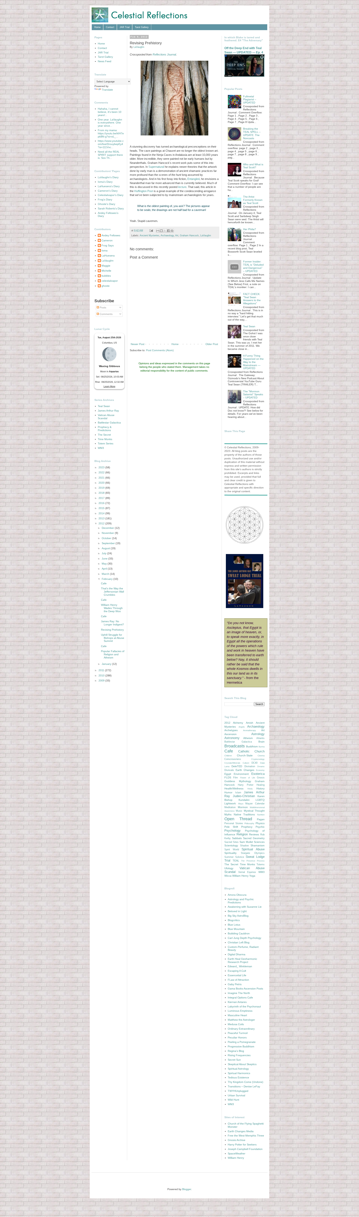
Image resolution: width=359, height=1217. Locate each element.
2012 (102, 523)
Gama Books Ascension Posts (245, 988)
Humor (228, 792)
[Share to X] (165, 231)
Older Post (211, 344)
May (105, 563)
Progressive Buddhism (241, 1046)
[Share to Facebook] (168, 231)
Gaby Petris (235, 984)
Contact (110, 27)
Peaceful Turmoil (238, 1033)
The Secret (104, 434)
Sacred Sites (231, 842)
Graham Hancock (189, 235)
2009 (102, 680)
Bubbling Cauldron (239, 933)
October (107, 538)
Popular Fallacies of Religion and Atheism (112, 654)
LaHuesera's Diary (109, 186)
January (107, 663)
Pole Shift (231, 826)
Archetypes (231, 730)
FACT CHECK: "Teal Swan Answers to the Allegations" (252, 299)
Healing (261, 785)
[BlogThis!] (161, 231)
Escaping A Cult (237, 970)
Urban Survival (236, 1095)
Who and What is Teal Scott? (253, 166)
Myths (227, 814)
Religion (242, 834)
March (106, 573)
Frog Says (108, 245)
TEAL (236, 860)
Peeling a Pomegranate (242, 1041)
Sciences (259, 841)
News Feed (104, 61)
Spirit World (231, 849)
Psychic (260, 826)
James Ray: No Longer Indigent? (112, 623)
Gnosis (261, 777)
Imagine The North (239, 993)
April (105, 568)
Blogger (186, 1189)
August (106, 548)
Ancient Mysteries (149, 235)
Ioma (105, 250)
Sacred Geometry (254, 838)
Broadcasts (234, 746)
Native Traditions (244, 814)
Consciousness (232, 759)
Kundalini (244, 799)
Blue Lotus (234, 924)
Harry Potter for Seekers (242, 1144)
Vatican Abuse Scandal (106, 417)
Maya (240, 803)
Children (228, 755)
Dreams (261, 766)
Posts (102, 307)
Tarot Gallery (142, 27)
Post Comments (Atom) (160, 350)
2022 (102, 472)
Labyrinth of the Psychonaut (244, 1006)
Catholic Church (251, 751)
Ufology (228, 868)
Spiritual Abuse (253, 849)
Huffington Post (143, 191)
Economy (260, 770)
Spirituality (230, 852)
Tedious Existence (238, 1077)
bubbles (106, 275)
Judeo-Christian (244, 796)
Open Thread (238, 819)
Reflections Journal (164, 54)
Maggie (106, 265)
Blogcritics (234, 920)
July (104, 553)
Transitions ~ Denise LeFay (244, 1086)
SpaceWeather (236, 1153)
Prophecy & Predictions (104, 429)
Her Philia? (249, 229)
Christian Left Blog (238, 942)
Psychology (232, 830)
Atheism (248, 738)
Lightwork (230, 803)
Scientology (231, 845)
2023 (102, 467)
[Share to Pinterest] (172, 231)
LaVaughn (205, 235)
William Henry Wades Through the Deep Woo (112, 608)
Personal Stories (233, 823)
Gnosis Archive (236, 1140)
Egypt (227, 773)
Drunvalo (229, 770)
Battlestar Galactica (109, 422)
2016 (102, 503)
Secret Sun (234, 1059)
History (260, 788)
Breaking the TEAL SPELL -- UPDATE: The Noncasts (252, 133)
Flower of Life (247, 778)
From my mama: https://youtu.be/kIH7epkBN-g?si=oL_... (111, 133)
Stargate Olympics (253, 853)
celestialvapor (110, 280)
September (109, 543)
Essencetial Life (237, 975)
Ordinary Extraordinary (241, 1028)
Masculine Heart (237, 1015)
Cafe (104, 583)
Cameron (107, 240)
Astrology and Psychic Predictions (241, 901)
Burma (262, 747)
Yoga (252, 875)
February (107, 578)
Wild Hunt (233, 1099)
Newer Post (137, 344)
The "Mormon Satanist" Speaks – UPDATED (253, 394)
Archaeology (167, 235)
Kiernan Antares (237, 1001)
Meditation (230, 807)
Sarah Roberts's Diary (111, 208)
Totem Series (105, 443)
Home (97, 27)
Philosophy (249, 823)
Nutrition (261, 815)
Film (235, 777)
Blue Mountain (236, 928)
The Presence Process (253, 861)
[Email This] (158, 231)
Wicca (227, 875)
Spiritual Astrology (238, 1068)
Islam (238, 792)
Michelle (106, 270)
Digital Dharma (236, 954)
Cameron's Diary (108, 190)
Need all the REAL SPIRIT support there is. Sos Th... (110, 155)
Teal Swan (104, 406)
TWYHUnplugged (238, 1090)
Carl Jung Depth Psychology (244, 937)
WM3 (101, 447)
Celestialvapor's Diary (110, 195)
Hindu (250, 789)
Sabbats (237, 838)
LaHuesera (108, 255)
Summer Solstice (234, 857)
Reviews (254, 834)
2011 (102, 670)
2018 (102, 492)
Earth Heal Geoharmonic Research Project (242, 960)
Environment (241, 773)
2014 (102, 513)
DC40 (254, 763)
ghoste (106, 285)
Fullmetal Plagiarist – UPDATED (249, 99)
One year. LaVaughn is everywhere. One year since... (110, 122)
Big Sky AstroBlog (238, 915)
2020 (102, 482)
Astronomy (232, 738)
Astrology (258, 734)
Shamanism (258, 845)
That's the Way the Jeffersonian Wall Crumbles (112, 591)
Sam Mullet (246, 841)
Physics (260, 823)
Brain (261, 741)
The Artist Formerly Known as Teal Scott (253, 200)
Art (176, 235)
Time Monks (105, 439)
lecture (182, 186)
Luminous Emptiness (240, 1010)
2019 (102, 487)
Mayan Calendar (255, 803)
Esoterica (258, 774)
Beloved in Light (237, 911)
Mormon (243, 807)
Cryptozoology (258, 759)
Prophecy (246, 826)
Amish (249, 722)
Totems (261, 864)
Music (239, 811)
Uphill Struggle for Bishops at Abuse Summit (112, 638)
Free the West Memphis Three (246, 1135)
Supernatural (156, 166)
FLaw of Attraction (238, 979)
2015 (102, 508)
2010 (102, 675)
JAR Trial (124, 27)
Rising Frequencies (239, 1055)
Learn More (109, 386)
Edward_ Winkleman (240, 966)
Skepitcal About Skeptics (242, 1064)
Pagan (261, 819)
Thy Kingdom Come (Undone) (245, 1081)
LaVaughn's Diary (108, 177)
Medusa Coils (236, 1024)
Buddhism (252, 746)
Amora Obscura (237, 894)
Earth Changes (245, 769)
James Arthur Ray (108, 410)
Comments (106, 314)
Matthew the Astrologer (241, 1019)
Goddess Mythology (237, 781)
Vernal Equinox (247, 872)
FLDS (227, 777)
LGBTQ (260, 799)
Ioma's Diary (105, 181)
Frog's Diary (105, 199)
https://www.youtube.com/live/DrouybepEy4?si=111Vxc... (111, 144)
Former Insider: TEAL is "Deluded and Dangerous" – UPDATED (253, 266)
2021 (102, 477)
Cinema (261, 755)
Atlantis (260, 738)
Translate (107, 89)
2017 (102, 498)
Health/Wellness (233, 788)
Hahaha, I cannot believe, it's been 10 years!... (109, 112)
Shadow (244, 845)
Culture (246, 763)
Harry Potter (245, 785)
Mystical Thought (254, 810)
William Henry (240, 875)
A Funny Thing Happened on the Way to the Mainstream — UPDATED (253, 362)
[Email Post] (151, 230)
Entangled (193, 178)
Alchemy (238, 722)
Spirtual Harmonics (239, 1073)
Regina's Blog (236, 1050)
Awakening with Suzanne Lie (245, 906)
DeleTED (236, 766)
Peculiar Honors (237, 1037)
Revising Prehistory (112, 629)
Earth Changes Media (241, 1131)
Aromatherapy (249, 730)
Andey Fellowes (111, 235)
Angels (242, 727)
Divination (249, 766)
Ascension (230, 734)
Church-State (245, 755)
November (108, 532)
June (105, 558)
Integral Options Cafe (240, 997)
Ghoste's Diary (106, 203)
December (108, 527)
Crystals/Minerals (232, 763)
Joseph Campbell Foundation (245, 1149)
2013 (102, 518)
